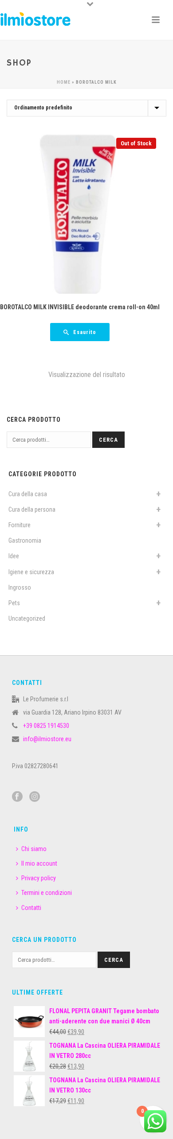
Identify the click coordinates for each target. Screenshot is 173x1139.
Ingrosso (19, 587)
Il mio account (39, 863)
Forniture (19, 525)
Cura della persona (31, 509)
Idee (13, 556)
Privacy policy (38, 878)
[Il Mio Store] (35, 20)
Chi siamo (34, 848)
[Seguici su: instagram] (34, 797)
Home (64, 82)
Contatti (31, 907)
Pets (14, 602)
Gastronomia (24, 540)
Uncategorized (26, 618)
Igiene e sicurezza (31, 571)
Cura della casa (27, 494)
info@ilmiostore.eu (47, 738)
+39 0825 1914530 (46, 725)
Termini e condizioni (46, 892)
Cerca (108, 439)
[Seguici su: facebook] (17, 797)
